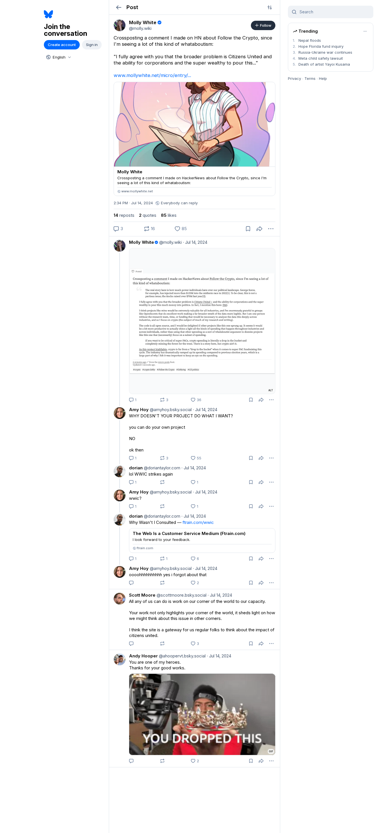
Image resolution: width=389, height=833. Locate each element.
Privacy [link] (294, 78)
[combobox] (58, 57)
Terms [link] (310, 78)
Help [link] (323, 78)
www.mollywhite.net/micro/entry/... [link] (152, 75)
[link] (120, 25)
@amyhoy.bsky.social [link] (170, 409)
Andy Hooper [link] (143, 655)
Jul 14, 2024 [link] (195, 242)
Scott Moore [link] (142, 595)
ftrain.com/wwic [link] (198, 522)
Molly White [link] (141, 242)
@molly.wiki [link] (170, 242)
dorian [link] (136, 467)
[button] (118, 7)
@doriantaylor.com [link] (161, 467)
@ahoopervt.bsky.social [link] (182, 655)
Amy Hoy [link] (139, 409)
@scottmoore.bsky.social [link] (180, 595)
